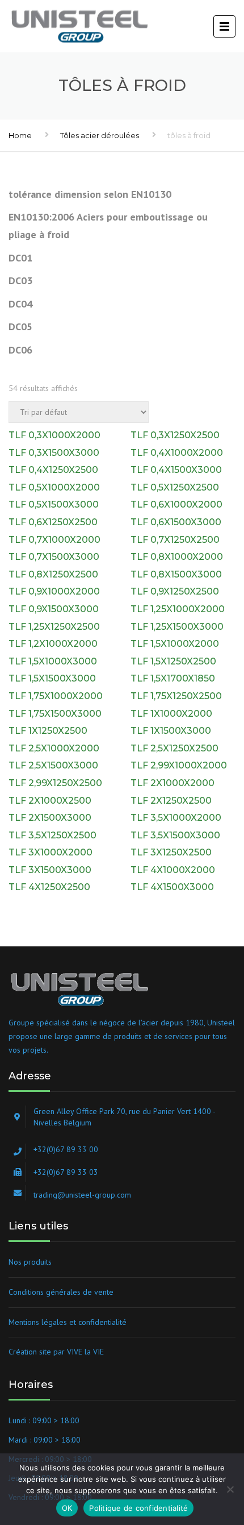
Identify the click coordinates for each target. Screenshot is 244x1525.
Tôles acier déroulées (99, 135)
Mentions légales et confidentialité (68, 1322)
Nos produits (30, 1262)
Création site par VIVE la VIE (56, 1352)
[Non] (229, 1489)
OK (67, 1507)
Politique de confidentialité (138, 1507)
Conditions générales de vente (61, 1292)
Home (20, 135)
